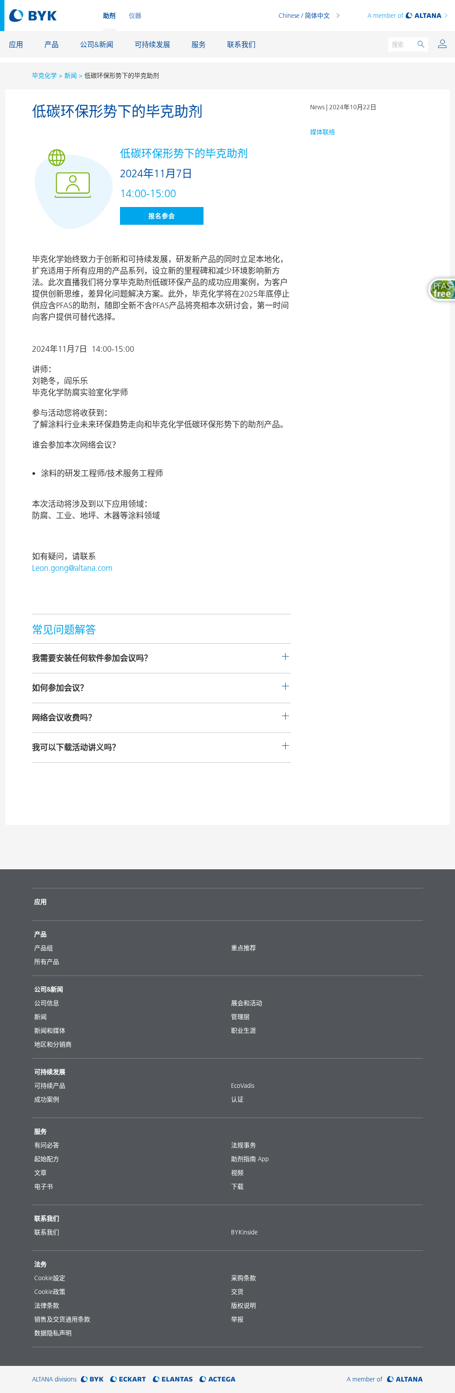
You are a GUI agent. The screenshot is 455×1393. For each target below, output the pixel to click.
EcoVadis (242, 1086)
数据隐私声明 (53, 1333)
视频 (237, 1173)
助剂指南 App (250, 1159)
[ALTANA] (405, 1379)
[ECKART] (128, 1379)
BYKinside (244, 1232)
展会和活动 (246, 1003)
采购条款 (243, 1278)
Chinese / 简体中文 (304, 16)
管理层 (240, 1017)
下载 (237, 1186)
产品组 (43, 948)
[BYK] (92, 1379)
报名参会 (161, 216)
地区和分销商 (53, 1044)
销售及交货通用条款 (62, 1319)
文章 (40, 1173)
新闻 (70, 76)
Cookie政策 (49, 1292)
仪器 (135, 16)
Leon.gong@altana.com (72, 568)
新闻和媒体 (49, 1031)
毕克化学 (44, 76)
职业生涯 (243, 1031)
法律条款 (46, 1305)
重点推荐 (243, 948)
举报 (237, 1319)
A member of (385, 16)
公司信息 (46, 1003)
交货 (237, 1292)
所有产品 (46, 962)
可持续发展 (49, 1072)
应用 (40, 902)
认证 (237, 1099)
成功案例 (46, 1099)
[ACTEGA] (217, 1379)
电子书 (43, 1186)
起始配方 (46, 1159)
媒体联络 (322, 132)
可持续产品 (49, 1086)
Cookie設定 (49, 1278)
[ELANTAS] (173, 1379)
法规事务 (243, 1145)
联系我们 (46, 1232)
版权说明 (243, 1305)
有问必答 (46, 1145)
